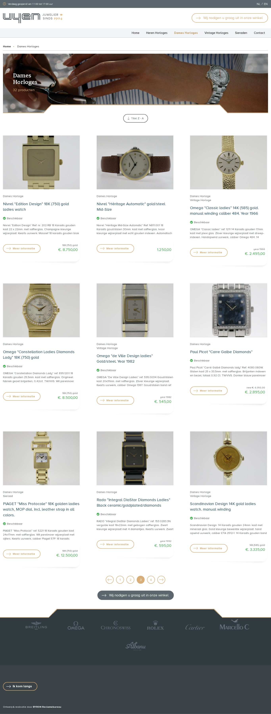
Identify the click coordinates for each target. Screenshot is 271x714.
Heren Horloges (156, 33)
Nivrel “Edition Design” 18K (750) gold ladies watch (36, 207)
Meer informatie (24, 248)
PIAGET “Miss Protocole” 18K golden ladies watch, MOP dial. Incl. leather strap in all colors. (41, 509)
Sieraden (241, 33)
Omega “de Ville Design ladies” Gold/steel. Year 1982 (125, 359)
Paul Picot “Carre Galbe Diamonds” (221, 352)
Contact (259, 33)
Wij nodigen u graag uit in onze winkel (233, 18)
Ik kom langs (22, 686)
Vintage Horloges (216, 33)
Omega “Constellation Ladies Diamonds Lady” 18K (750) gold (39, 355)
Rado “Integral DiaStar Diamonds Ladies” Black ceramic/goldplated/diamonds (133, 503)
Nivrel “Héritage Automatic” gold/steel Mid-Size (131, 207)
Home (135, 33)
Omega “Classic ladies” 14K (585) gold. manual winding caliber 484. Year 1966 (224, 211)
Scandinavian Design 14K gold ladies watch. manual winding (223, 506)
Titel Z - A (137, 118)
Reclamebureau (51, 706)
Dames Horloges (186, 33)
